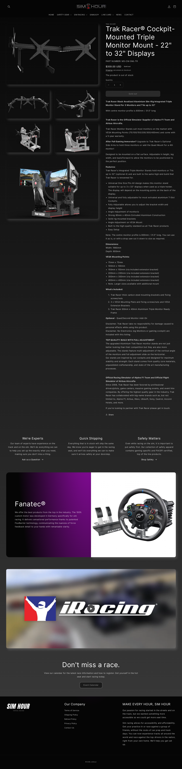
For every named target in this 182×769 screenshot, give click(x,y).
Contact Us (69, 728)
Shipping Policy (71, 715)
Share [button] (111, 415)
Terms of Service (71, 710)
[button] (9, 6)
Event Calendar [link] (91, 685)
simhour (94, 762)
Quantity (109, 80)
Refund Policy (70, 719)
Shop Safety (147, 459)
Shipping (109, 70)
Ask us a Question (31, 459)
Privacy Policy (70, 723)
